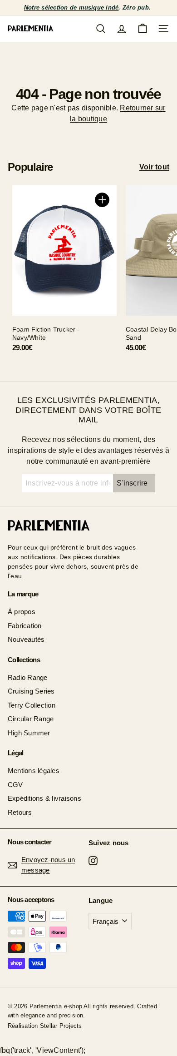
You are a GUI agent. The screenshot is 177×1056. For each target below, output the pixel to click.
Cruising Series (31, 691)
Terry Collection (31, 705)
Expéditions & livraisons (44, 798)
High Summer (29, 733)
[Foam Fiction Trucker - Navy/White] (64, 272)
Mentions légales (33, 770)
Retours (20, 812)
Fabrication (25, 626)
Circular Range (31, 719)
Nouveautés (26, 639)
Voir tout (154, 167)
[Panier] (142, 28)
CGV (15, 784)
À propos (21, 611)
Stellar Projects (61, 1025)
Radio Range (28, 677)
